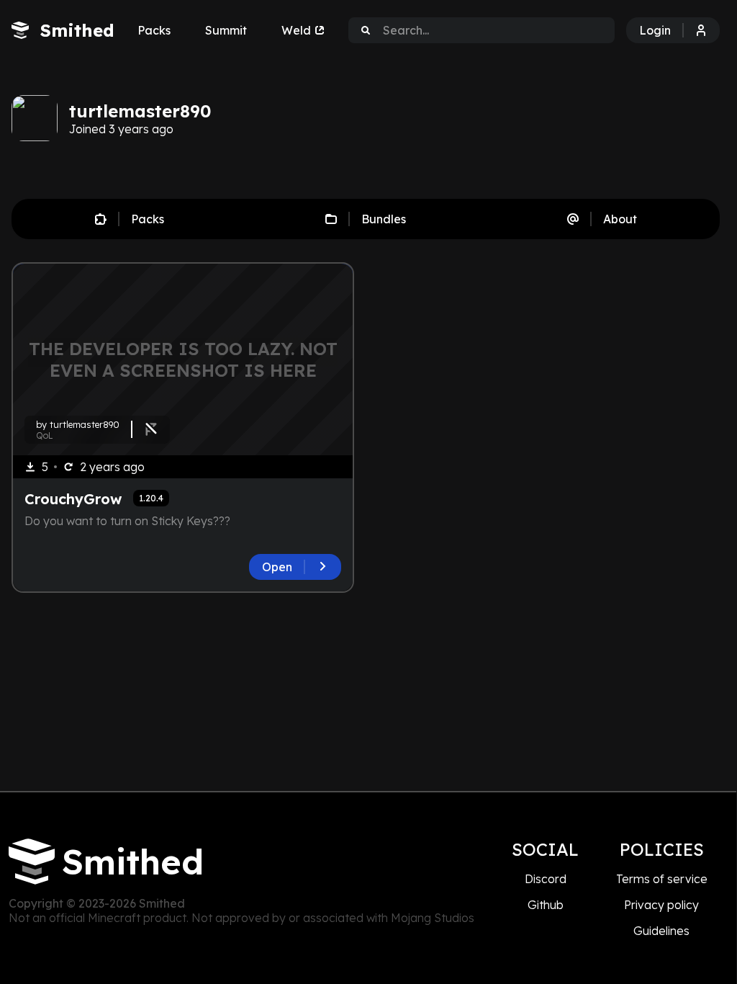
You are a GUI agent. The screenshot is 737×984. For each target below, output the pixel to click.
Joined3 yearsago (121, 129)
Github (546, 905)
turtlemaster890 (140, 111)
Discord (545, 879)
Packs (154, 30)
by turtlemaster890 (77, 424)
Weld (296, 30)
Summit (226, 30)
